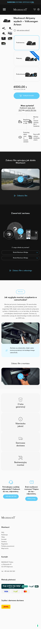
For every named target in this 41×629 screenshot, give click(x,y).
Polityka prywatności (7, 546)
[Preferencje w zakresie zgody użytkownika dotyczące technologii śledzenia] (37, 625)
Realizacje (4, 535)
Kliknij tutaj (31, 498)
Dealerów (36, 126)
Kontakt (3, 539)
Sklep (3, 537)
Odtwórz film (22, 196)
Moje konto (4, 548)
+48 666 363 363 (10, 496)
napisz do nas (30, 110)
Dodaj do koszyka (28, 95)
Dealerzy (4, 541)
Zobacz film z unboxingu (22, 270)
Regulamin (4, 544)
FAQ (2, 532)
